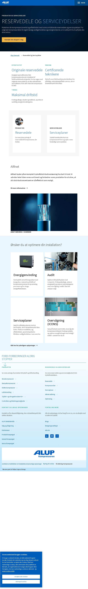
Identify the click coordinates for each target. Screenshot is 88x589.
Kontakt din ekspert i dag (14, 40)
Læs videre (54, 147)
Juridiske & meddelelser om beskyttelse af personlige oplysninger (22, 464)
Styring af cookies (48, 464)
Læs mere (18, 147)
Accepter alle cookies (21, 576)
